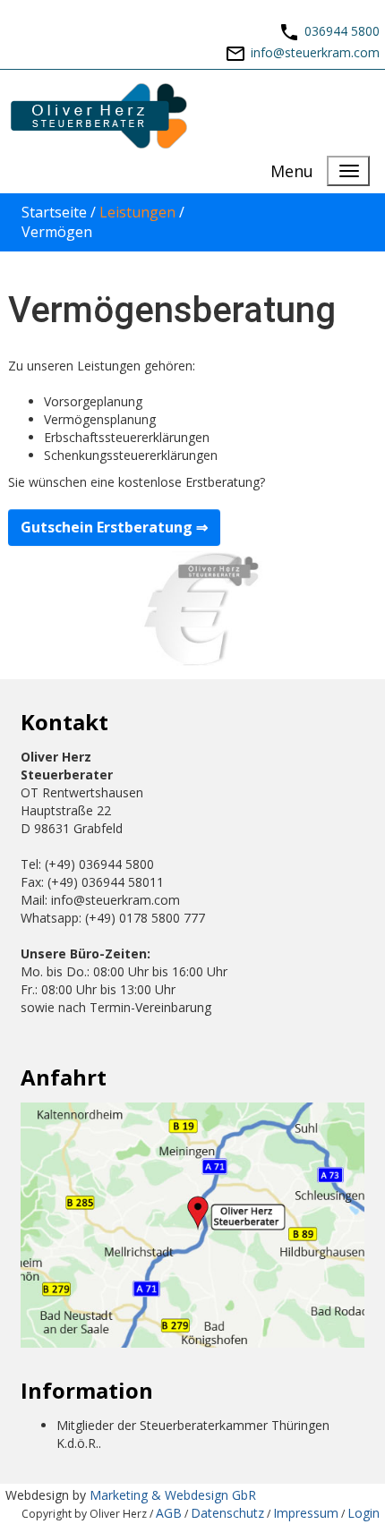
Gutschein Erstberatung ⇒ (114, 527)
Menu (291, 171)
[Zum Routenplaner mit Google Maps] (192, 1223)
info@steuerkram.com (315, 52)
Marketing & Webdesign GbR (173, 1494)
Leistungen (137, 212)
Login (363, 1512)
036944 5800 (342, 30)
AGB (169, 1512)
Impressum (305, 1512)
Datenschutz (227, 1512)
